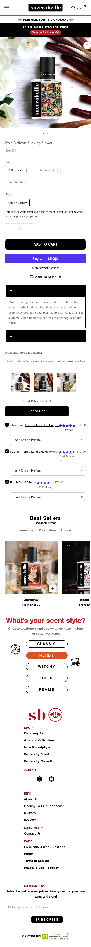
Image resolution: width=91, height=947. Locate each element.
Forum (29, 854)
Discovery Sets (35, 733)
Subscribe (47, 919)
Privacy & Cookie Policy (41, 867)
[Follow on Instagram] (39, 779)
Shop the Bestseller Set (45, 32)
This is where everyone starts (45, 26)
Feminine (25, 530)
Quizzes (30, 813)
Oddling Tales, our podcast (43, 806)
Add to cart (46, 244)
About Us (30, 799)
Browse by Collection (39, 761)
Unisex (67, 530)
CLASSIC (47, 644)
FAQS (28, 841)
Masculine (47, 530)
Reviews (30, 820)
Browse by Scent (36, 754)
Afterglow (31, 600)
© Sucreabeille (31, 935)
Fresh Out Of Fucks (23, 482)
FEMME (47, 690)
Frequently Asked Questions (44, 847)
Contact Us (32, 833)
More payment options (45, 267)
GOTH (46, 678)
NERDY (46, 655)
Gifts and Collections (39, 740)
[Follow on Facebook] (51, 779)
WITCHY (46, 667)
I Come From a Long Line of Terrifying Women (41, 451)
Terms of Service (36, 861)
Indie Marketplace (37, 747)
